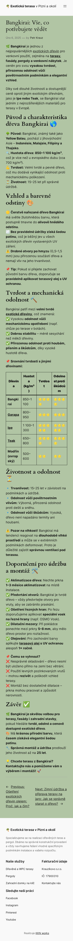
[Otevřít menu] (65, 6)
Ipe (10, 428)
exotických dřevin (46, 51)
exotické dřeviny (19, 314)
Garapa (13, 415)
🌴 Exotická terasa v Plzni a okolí (30, 830)
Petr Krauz (36, 37)
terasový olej (29, 643)
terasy (55, 56)
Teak (11, 441)
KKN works (42, 933)
